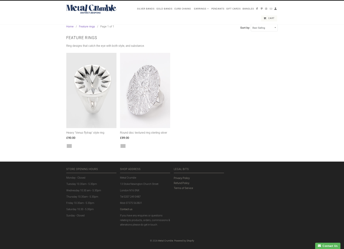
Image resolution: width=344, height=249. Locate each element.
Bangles (248, 8)
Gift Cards (233, 8)
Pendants (217, 8)
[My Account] (275, 9)
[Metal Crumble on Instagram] (266, 9)
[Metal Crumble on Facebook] (257, 9)
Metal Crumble (165, 240)
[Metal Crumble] (91, 9)
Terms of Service (183, 188)
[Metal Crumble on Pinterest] (262, 9)
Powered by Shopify (184, 240)
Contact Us (329, 245)
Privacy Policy (182, 178)
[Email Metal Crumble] (271, 9)
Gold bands (164, 8)
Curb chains (182, 8)
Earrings (201, 8)
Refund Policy (181, 183)
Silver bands (146, 8)
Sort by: (245, 27)
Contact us (126, 209)
